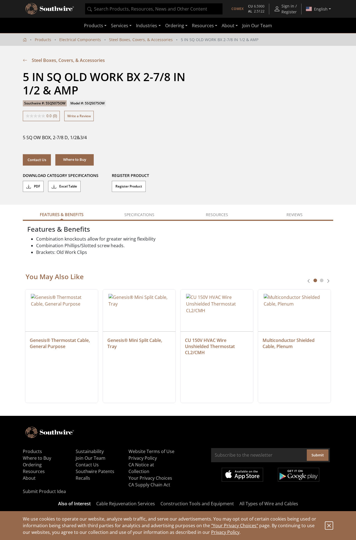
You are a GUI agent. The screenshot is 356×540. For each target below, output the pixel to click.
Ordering (32, 465)
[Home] (25, 39)
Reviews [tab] (294, 214)
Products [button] (93, 25)
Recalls (83, 478)
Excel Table (67, 186)
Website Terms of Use (151, 451)
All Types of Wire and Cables (268, 504)
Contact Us (37, 159)
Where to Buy (37, 458)
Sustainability (90, 451)
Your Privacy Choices (150, 478)
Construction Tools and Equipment (197, 504)
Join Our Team (257, 25)
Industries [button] (146, 25)
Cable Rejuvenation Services (125, 504)
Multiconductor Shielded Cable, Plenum (289, 343)
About (29, 478)
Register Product (128, 186)
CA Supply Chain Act (149, 485)
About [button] (228, 25)
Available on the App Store (242, 475)
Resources (34, 471)
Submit (318, 455)
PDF (36, 186)
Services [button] (119, 25)
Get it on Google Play (298, 475)
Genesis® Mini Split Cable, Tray (135, 343)
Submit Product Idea (44, 491)
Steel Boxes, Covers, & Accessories (141, 39)
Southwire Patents (95, 471)
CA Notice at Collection (141, 468)
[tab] (315, 280)
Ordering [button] (174, 25)
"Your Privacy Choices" (234, 525)
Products (43, 39)
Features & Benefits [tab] (61, 214)
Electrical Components (80, 39)
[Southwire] (50, 9)
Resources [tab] (217, 214)
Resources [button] (203, 25)
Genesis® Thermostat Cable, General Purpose (60, 343)
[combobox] (153, 8)
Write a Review (79, 116)
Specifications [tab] (139, 214)
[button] (74, 159)
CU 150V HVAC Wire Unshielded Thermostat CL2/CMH (210, 346)
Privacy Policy (225, 532)
